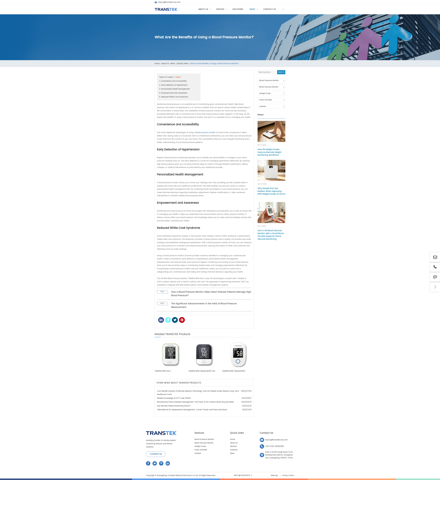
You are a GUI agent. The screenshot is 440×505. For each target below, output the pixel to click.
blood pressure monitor (206, 132)
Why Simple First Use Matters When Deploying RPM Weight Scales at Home (271, 191)
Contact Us (156, 454)
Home (157, 63)
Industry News (182, 63)
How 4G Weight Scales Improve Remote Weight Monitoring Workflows (269, 152)
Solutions (234, 449)
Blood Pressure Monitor (269, 80)
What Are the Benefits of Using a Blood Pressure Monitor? (214, 63)
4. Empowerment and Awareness (173, 93)
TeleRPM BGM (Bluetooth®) (233, 371)
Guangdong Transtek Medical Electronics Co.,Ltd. (177, 475)
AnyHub (262, 106)
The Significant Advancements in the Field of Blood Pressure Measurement (204, 305)
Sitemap (274, 475)
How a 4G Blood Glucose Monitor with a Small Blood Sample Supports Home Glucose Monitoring (271, 235)
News (172, 63)
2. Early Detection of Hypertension (173, 85)
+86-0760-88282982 (272, 446)
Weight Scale (265, 93)
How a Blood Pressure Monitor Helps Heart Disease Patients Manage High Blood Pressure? (211, 293)
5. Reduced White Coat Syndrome (173, 96)
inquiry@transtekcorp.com (274, 439)
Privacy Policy (288, 475)
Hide (178, 77)
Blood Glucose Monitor (268, 87)
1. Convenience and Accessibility (173, 81)
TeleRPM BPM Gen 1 (163, 371)
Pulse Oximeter (265, 100)
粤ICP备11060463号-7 (243, 475)
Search (281, 72)
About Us (165, 63)
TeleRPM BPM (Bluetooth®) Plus (201, 371)
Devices (199, 433)
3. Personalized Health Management (174, 89)
